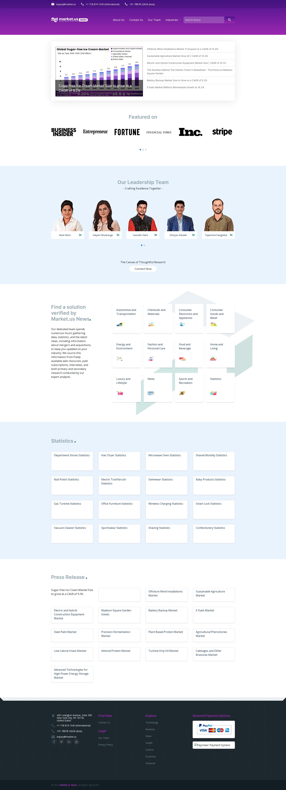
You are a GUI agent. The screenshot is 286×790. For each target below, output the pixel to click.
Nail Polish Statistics (66, 479)
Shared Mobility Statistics (211, 455)
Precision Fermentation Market (115, 634)
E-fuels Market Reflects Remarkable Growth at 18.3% (175, 87)
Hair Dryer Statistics (113, 455)
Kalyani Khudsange (103, 235)
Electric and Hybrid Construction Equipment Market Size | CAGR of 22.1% (186, 62)
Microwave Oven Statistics (164, 455)
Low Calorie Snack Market (70, 651)
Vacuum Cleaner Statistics (70, 528)
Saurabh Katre (140, 235)
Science (149, 749)
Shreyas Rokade (178, 235)
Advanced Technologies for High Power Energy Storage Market (71, 673)
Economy (150, 756)
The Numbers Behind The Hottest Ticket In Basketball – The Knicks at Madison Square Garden (189, 71)
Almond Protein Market (115, 651)
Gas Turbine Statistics (67, 503)
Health (148, 742)
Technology (151, 722)
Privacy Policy (105, 744)
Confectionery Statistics (210, 528)
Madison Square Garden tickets (116, 612)
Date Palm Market (65, 632)
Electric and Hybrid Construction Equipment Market (69, 614)
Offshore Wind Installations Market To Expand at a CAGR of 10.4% (182, 49)
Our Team (103, 737)
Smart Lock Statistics (208, 503)
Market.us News (68, 785)
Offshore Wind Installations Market (165, 593)
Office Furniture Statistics (117, 503)
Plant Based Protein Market (165, 632)
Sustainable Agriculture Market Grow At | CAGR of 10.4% (177, 56)
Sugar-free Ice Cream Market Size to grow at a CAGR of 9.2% (95, 88)
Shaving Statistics (159, 528)
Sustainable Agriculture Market (210, 593)
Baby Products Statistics (211, 479)
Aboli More (65, 235)
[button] (140, 149)
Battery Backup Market (162, 610)
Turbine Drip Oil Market (163, 651)
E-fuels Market (205, 610)
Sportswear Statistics (114, 528)
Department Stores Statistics (72, 455)
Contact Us (104, 722)
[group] (63, 132)
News (148, 736)
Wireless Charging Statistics (165, 503)
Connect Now (143, 269)
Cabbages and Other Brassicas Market (208, 653)
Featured (150, 763)
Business (150, 729)
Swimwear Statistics (160, 479)
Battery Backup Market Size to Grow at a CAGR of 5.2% (177, 80)
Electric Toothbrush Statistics (113, 481)
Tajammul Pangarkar (216, 235)
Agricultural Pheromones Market (211, 634)
